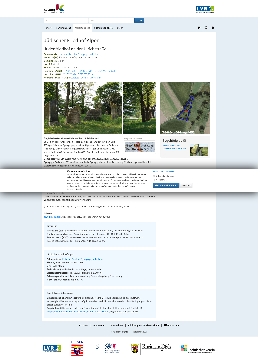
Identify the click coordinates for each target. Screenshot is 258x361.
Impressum (99, 325)
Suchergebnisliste (103, 28)
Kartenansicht (63, 28)
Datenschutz (116, 325)
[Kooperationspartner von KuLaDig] (139, 147)
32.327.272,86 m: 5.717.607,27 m (77, 74)
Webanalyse (161, 179)
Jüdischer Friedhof (68, 54)
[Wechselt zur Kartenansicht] (187, 108)
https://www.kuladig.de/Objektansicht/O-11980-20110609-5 (77, 311)
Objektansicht (82, 28)
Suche (139, 20)
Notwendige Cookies (165, 176)
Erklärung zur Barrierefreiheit (143, 325)
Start (49, 28)
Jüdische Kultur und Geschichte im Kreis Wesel (174, 147)
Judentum (94, 54)
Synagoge (83, 54)
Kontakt (83, 325)
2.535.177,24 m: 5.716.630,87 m (86, 77)
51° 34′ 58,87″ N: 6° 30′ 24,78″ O (79, 71)
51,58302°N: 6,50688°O (106, 71)
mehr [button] (120, 28)
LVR (126, 331)
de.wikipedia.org (52, 217)
